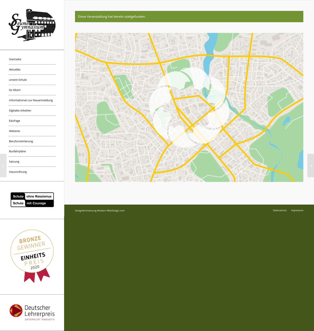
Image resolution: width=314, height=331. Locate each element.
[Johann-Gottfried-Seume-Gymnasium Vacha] (32, 25)
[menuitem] (32, 59)
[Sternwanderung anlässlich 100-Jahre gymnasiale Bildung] (3, 165)
